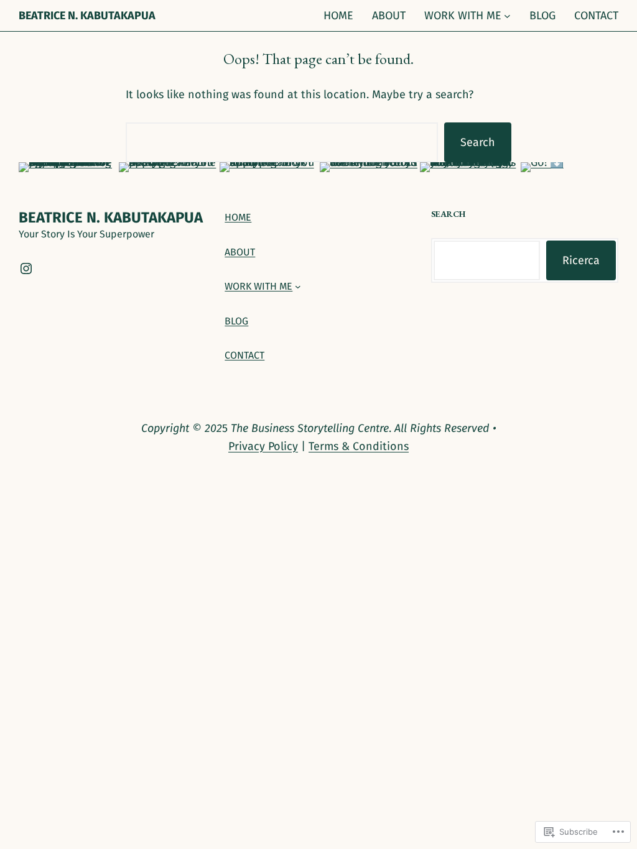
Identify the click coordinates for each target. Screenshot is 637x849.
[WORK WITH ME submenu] (507, 15)
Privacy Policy (263, 446)
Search (477, 142)
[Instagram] (26, 268)
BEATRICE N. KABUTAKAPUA (87, 15)
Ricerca (581, 260)
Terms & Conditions (359, 446)
